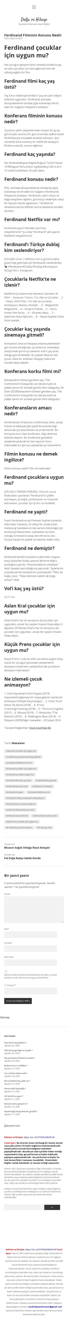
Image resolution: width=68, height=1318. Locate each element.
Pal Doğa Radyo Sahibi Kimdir (22, 858)
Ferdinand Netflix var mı (38, 792)
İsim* (6, 929)
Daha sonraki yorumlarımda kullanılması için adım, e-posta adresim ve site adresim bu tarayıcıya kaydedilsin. (30, 976)
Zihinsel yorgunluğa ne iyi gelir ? (18, 1050)
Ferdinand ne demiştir (42, 786)
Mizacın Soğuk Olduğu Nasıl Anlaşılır (27, 847)
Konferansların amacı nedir (45, 815)
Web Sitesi (8, 957)
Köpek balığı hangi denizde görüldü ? (20, 1111)
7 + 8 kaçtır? (10, 985)
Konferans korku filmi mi (17, 815)
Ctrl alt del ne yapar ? (13, 1096)
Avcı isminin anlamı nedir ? (16, 1073)
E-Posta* (8, 943)
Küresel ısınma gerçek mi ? (16, 1103)
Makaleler (18, 743)
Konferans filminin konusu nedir (20, 810)
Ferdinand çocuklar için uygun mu (21, 768)
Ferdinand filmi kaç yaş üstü (18, 780)
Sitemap (5, 1017)
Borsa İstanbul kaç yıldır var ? (17, 1081)
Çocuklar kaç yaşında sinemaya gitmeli (23, 757)
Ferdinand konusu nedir (17, 786)
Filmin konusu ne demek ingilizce (20, 804)
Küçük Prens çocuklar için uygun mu (22, 821)
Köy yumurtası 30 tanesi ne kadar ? (19, 1058)
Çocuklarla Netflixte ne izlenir (19, 762)
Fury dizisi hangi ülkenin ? (15, 1042)
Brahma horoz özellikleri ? (16, 1065)
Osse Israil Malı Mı (40, 728)
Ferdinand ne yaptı (14, 792)
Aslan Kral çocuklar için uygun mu (21, 751)
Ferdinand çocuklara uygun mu (20, 774)
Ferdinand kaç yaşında (46, 780)
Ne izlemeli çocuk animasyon (19, 827)
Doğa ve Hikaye (34, 20)
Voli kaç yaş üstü (44, 827)
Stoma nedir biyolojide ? (15, 1088)
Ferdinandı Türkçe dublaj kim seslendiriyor (25, 798)
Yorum (7, 894)
